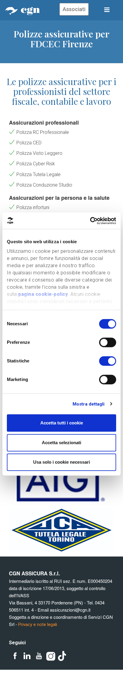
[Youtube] (39, 656)
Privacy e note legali (37, 624)
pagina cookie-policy (43, 294)
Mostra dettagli (89, 404)
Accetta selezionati (61, 442)
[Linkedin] (27, 656)
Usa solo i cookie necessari (61, 462)
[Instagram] (51, 656)
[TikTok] (63, 656)
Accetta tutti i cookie (61, 422)
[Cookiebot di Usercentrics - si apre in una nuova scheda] (90, 221)
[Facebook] (15, 656)
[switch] (107, 342)
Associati (74, 9)
